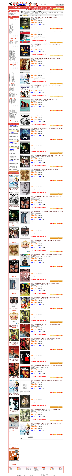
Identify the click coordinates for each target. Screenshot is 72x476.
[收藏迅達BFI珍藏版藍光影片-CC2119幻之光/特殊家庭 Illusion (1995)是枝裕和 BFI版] (60, 153)
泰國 (13, 129)
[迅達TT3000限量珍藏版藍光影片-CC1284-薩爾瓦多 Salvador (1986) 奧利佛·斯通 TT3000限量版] (25, 350)
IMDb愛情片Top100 (12, 118)
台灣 (9, 126)
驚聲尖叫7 (47, 8)
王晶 (15, 156)
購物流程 (19, 468)
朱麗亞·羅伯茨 (11, 164)
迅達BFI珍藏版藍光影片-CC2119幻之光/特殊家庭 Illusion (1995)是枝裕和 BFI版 (14, 223)
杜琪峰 (10, 156)
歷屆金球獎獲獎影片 (12, 111)
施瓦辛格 (12, 166)
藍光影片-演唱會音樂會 (12, 57)
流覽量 (36, 15)
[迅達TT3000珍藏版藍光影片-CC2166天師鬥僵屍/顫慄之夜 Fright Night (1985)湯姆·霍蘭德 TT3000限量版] (25, 140)
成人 (17, 136)
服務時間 (60, 469)
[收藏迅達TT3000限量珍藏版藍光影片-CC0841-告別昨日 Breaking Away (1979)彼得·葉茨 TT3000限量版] (60, 434)
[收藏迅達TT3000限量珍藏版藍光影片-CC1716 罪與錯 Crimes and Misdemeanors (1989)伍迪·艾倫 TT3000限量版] (60, 238)
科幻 (15, 133)
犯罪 (9, 136)
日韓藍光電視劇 (11, 89)
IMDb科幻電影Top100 (12, 115)
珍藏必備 (11, 18)
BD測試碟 (17, 139)
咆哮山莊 (40, 8)
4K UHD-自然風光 (11, 77)
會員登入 (14, 13)
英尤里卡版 (10, 33)
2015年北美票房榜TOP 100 (13, 100)
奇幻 (12, 136)
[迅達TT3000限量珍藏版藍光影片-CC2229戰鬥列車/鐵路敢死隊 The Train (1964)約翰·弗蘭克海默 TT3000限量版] (25, 125)
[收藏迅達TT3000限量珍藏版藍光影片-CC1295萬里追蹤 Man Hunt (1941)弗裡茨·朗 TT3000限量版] (60, 308)
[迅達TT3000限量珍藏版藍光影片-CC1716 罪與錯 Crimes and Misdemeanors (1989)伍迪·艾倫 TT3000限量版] (25, 238)
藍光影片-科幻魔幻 (12, 51)
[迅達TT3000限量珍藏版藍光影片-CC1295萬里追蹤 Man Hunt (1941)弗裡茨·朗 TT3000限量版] (25, 309)
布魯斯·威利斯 (11, 163)
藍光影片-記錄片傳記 (12, 59)
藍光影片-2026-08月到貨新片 (13, 41)
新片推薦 (15, 7)
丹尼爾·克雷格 (15, 163)
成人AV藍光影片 (12, 92)
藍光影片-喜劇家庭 (12, 54)
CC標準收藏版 (35, 7)
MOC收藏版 (11, 23)
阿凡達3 (34, 8)
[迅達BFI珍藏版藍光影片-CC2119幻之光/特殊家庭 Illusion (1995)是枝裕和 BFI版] (25, 153)
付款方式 (35, 467)
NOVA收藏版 (11, 26)
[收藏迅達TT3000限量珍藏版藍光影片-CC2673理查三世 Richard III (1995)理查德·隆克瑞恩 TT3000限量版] (60, 56)
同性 (9, 139)
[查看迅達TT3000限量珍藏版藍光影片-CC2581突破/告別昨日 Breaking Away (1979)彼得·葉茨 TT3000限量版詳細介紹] (14, 187)
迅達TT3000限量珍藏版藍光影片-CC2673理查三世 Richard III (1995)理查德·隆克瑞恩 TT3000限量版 (46, 44)
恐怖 (17, 133)
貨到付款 (35, 468)
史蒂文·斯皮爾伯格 (12, 150)
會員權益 (19, 469)
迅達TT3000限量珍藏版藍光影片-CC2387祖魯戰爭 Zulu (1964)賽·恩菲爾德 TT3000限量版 (44, 99)
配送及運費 (43, 467)
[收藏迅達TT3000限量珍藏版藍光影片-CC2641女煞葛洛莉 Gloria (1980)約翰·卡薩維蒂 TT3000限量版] (60, 69)
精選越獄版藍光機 (13, 38)
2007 (15, 146)
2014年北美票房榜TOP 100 (13, 101)
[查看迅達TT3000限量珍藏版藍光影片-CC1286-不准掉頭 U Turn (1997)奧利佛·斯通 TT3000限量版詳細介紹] (14, 341)
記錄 (9, 137)
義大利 (17, 129)
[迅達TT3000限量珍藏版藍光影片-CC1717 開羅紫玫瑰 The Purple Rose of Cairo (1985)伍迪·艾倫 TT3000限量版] (25, 223)
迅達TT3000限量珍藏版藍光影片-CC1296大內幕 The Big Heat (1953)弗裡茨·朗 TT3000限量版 (45, 283)
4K (32, 8)
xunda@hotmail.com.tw (48, 475)
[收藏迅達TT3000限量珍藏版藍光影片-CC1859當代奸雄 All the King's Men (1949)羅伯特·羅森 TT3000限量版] (60, 194)
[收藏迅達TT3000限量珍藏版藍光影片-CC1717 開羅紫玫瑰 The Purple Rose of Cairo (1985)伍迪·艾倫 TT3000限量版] (60, 223)
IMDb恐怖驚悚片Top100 (12, 116)
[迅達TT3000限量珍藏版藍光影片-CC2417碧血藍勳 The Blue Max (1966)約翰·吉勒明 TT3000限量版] (25, 97)
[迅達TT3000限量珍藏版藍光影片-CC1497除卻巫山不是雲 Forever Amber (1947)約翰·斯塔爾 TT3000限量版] (25, 281)
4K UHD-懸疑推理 (11, 74)
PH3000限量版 (11, 29)
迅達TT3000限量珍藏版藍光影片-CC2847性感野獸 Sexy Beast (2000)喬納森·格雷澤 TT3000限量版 (46, 31)
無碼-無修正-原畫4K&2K (12, 93)
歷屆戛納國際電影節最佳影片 (13, 112)
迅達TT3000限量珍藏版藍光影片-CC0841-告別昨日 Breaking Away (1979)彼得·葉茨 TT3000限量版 (46, 423)
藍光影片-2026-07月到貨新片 (13, 42)
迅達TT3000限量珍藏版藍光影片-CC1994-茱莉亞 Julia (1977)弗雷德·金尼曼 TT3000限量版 (14, 258)
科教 (11, 139)
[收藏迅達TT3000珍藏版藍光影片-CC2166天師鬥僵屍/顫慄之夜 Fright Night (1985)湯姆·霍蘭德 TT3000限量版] (60, 139)
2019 (15, 143)
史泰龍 (10, 166)
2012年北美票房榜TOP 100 (13, 103)
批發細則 (52, 468)
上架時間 (39, 15)
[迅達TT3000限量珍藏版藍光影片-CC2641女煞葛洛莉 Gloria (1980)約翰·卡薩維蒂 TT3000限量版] (25, 70)
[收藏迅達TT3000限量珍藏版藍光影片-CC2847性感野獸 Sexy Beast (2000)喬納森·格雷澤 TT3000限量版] (60, 42)
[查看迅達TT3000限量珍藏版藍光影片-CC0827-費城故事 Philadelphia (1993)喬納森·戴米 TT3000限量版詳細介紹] (14, 409)
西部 (14, 137)
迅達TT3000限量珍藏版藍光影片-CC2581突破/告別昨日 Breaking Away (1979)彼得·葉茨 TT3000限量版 (46, 72)
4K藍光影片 (30, 7)
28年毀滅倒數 (48, 9)
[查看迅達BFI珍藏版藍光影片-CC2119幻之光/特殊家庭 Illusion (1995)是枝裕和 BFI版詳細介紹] (14, 221)
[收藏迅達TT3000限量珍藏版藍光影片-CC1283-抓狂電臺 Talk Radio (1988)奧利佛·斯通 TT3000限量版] (60, 363)
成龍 (11, 169)
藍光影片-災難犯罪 (12, 55)
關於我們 (10, 467)
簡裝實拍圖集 (40, 20)
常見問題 (55, 7)
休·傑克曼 (15, 166)
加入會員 (11, 13)
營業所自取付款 (36, 470)
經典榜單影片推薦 (13, 98)
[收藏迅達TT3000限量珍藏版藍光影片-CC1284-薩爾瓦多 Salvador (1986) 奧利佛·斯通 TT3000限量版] (60, 349)
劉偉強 (12, 157)
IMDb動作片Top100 (12, 117)
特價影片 (25, 7)
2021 (11, 143)
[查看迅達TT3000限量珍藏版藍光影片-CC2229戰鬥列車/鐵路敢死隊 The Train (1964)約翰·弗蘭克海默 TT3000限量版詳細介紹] (14, 204)
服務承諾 (60, 467)
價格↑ (30, 15)
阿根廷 (11, 129)
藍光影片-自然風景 (12, 58)
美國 (17, 126)
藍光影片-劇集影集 (12, 44)
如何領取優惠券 (28, 468)
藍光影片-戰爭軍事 (12, 53)
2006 (16, 146)
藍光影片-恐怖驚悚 (12, 50)
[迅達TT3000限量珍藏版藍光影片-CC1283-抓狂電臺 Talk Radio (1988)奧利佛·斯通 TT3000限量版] (25, 363)
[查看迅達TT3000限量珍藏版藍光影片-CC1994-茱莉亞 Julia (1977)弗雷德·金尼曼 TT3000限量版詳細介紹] (14, 255)
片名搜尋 (16, 123)
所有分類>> (17, 121)
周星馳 (17, 167)
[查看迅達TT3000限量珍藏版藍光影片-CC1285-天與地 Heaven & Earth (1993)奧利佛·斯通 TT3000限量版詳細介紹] (14, 358)
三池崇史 (16, 157)
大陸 (12, 126)
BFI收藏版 (10, 25)
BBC (12, 139)
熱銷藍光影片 (20, 7)
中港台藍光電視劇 (11, 90)
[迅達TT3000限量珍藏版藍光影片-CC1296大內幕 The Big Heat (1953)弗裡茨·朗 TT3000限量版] (25, 295)
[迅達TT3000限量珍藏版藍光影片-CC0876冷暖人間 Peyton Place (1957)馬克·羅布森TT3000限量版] (25, 421)
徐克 (14, 156)
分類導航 (46, 7)
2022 (9, 143)
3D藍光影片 (12, 83)
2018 (16, 143)
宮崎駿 (14, 157)
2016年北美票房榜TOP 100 (13, 99)
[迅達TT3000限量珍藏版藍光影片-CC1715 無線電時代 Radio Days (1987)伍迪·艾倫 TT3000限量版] (25, 252)
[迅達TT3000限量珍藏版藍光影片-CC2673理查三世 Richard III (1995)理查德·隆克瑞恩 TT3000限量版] (25, 56)
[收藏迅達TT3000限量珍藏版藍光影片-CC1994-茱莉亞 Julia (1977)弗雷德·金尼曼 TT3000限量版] (60, 180)
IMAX (14, 139)
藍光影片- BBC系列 (12, 60)
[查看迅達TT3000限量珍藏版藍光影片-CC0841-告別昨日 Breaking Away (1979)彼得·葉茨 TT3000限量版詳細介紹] (14, 392)
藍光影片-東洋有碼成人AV (13, 94)
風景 (17, 137)
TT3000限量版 (11, 27)
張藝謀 (12, 156)
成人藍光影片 (41, 7)
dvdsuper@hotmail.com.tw (37, 475)
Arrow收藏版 (11, 22)
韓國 (14, 126)
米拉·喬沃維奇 (15, 164)
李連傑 (14, 169)
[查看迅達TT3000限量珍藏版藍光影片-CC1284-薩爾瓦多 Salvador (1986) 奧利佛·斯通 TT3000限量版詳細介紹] (14, 375)
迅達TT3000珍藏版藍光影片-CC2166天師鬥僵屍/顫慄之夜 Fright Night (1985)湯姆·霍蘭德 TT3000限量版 (47, 128)
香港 (11, 126)
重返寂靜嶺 (37, 9)
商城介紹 (11, 469)
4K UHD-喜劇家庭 (11, 71)
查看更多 (16, 16)
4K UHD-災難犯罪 (11, 76)
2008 (13, 146)
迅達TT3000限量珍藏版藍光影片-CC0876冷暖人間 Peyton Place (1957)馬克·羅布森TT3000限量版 (46, 409)
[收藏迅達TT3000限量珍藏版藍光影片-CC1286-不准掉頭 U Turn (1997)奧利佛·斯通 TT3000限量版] (60, 322)
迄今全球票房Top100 (12, 109)
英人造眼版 (10, 31)
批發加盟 (51, 467)
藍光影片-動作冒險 (12, 49)
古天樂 (16, 169)
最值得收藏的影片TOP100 (13, 113)
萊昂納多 (10, 167)
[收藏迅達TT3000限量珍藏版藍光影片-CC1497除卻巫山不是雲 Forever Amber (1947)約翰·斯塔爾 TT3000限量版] (60, 281)
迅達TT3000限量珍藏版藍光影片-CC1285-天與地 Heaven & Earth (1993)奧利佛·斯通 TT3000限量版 (46, 324)
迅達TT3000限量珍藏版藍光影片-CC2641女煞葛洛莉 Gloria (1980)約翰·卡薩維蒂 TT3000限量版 (45, 58)
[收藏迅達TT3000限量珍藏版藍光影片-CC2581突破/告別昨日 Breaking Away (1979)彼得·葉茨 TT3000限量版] (60, 83)
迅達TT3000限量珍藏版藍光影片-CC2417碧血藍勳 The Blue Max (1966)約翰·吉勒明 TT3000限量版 (46, 85)
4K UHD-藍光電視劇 (12, 65)
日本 (15, 126)
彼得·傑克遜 (14, 153)
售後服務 (60, 468)
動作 (12, 133)
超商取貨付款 (36, 469)
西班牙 (15, 129)
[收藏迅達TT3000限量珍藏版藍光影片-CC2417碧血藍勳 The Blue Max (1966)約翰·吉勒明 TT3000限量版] (60, 97)
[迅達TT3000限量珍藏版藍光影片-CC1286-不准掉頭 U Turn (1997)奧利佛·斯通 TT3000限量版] (25, 322)
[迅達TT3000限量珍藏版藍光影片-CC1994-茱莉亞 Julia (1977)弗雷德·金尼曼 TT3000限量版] (25, 181)
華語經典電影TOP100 (12, 114)
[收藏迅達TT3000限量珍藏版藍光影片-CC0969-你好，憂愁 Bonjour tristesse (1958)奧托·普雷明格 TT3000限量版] (60, 392)
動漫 (14, 136)
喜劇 (11, 133)
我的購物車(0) (12, 14)
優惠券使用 (27, 467)
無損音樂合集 (12, 120)
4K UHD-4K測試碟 (12, 81)
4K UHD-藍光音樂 (11, 78)
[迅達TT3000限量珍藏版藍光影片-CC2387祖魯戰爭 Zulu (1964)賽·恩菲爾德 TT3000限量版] (25, 111)
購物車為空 (56, 9)
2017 (18, 143)
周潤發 (10, 169)
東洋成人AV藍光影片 (12, 95)
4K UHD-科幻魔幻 (11, 66)
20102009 (10, 146)
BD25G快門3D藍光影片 (12, 85)
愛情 (14, 133)
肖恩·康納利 (13, 167)
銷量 (28, 15)
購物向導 (18, 467)
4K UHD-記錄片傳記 (12, 79)
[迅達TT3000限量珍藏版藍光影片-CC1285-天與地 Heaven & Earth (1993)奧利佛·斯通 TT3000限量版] (25, 336)
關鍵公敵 (50, 8)
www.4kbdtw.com (32, 474)
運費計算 (44, 469)
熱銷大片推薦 (14, 173)
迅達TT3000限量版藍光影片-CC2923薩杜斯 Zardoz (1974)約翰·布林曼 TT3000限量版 (44, 17)
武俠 (11, 136)
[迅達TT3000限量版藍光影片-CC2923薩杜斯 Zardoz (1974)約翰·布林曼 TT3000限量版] (25, 29)
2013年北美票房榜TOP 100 (13, 102)
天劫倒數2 (44, 9)
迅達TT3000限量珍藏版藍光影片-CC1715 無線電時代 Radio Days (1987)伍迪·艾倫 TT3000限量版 (46, 240)
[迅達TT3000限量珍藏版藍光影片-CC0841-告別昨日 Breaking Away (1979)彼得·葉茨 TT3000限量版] (25, 435)
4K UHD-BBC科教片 (12, 80)
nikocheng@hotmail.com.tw (25, 475)
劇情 (9, 133)
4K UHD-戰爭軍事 (11, 73)
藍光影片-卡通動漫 (12, 56)
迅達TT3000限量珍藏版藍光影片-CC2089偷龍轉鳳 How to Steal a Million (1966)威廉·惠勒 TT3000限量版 (47, 155)
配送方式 (44, 468)
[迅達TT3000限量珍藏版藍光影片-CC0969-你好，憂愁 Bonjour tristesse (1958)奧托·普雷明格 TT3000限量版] (25, 392)
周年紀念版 (10, 28)
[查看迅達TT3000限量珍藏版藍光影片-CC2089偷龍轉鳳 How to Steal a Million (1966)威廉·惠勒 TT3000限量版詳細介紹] (14, 238)
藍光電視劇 (12, 87)
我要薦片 (51, 7)
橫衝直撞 (33, 9)
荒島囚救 (44, 8)
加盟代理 (52, 469)
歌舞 (11, 137)
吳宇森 (10, 157)
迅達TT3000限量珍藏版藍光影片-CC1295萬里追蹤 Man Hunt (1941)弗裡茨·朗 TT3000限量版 (45, 297)
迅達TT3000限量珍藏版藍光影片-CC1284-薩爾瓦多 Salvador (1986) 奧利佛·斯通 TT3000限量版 (45, 338)
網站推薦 (25, 15)
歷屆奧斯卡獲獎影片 (12, 110)
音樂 (15, 136)
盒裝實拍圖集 (40, 22)
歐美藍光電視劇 (11, 88)
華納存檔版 (10, 32)
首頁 (11, 7)
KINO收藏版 (11, 24)
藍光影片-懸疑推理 (12, 52)
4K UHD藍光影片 (13, 64)
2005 (18, 146)
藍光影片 (11, 40)
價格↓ (33, 15)
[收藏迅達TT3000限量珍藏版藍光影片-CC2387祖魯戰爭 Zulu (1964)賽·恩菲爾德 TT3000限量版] (60, 110)
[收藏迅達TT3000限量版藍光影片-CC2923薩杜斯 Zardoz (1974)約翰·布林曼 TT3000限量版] (60, 28)
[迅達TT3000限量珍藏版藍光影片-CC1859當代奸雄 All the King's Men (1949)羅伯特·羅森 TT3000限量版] (25, 194)
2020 (13, 143)
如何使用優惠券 (28, 469)
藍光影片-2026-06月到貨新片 (13, 43)
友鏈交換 (54, 475)
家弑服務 (40, 9)
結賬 (60, 9)
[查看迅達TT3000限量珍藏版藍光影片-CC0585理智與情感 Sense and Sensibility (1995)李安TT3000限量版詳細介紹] (14, 443)
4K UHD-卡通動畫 (11, 75)
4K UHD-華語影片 (11, 72)
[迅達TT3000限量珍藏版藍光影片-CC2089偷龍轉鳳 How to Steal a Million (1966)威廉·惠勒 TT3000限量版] (25, 167)
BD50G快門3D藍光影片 (12, 84)
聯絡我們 (59, 7)
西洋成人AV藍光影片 (12, 96)
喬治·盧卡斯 (10, 153)
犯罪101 (37, 8)
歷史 (15, 137)
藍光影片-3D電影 (11, 61)
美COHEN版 (11, 30)
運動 (12, 137)
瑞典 (9, 129)
